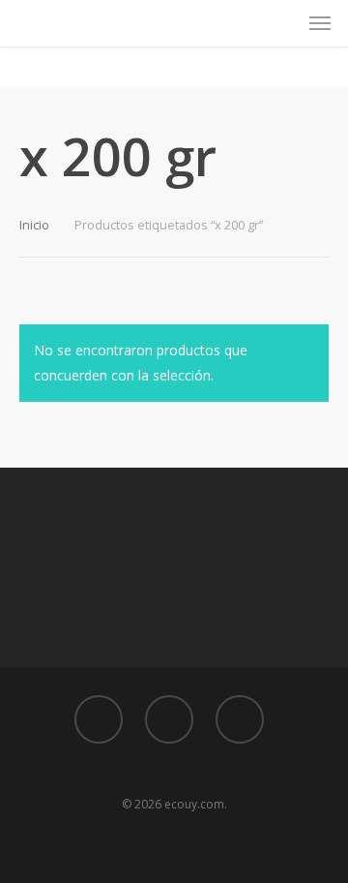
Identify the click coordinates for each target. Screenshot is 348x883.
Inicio (34, 224)
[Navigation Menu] (320, 23)
